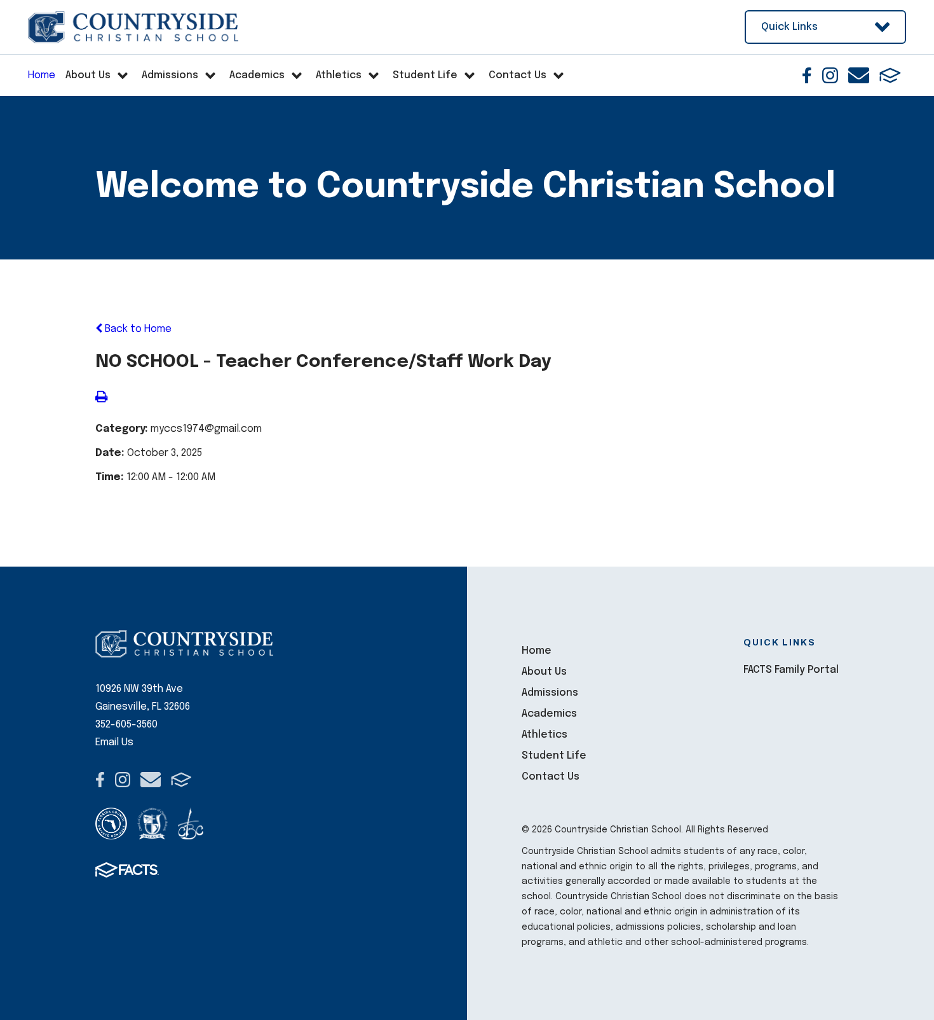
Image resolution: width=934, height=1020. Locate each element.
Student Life (554, 755)
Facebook (807, 75)
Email (858, 75)
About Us (544, 671)
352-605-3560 (126, 724)
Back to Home (137, 329)
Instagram (830, 75)
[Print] (101, 398)
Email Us (114, 742)
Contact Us (550, 776)
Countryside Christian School (133, 27)
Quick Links (789, 27)
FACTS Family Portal (791, 670)
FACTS (890, 75)
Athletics (544, 734)
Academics (549, 713)
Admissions (550, 692)
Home (537, 650)
